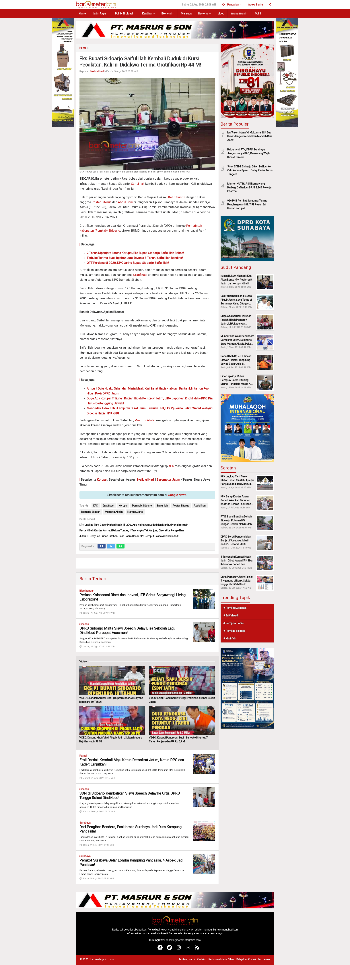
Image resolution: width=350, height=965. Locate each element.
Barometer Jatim (168, 479)
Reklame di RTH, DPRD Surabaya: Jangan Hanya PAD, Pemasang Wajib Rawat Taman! (248, 153)
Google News (177, 495)
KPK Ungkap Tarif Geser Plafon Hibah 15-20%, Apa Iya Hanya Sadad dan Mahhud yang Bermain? (134, 524)
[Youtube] (188, 949)
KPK (171, 466)
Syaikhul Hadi (146, 479)
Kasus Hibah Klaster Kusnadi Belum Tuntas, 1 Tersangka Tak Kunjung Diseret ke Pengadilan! (131, 530)
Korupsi (102, 479)
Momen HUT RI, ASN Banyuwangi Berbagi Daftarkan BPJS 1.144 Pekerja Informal (249, 187)
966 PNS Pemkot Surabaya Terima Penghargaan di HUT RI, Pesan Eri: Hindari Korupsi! (247, 204)
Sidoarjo (84, 624)
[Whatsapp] (120, 546)
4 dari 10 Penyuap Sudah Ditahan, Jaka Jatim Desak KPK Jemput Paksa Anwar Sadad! (128, 536)
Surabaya (85, 822)
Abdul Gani (125, 202)
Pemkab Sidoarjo (142, 505)
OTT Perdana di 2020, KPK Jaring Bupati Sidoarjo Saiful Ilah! (128, 262)
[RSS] (197, 949)
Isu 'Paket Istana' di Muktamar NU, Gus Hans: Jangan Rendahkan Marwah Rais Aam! (249, 136)
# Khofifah (229, 638)
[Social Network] (270, 4)
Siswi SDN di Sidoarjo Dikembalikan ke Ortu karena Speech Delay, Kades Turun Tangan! (250, 170)
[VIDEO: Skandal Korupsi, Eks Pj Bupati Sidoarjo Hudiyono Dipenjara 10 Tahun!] (112, 680)
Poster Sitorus (101, 202)
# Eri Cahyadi (230, 615)
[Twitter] (111, 546)
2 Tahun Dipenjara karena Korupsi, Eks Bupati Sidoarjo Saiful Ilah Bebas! (135, 253)
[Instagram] (178, 949)
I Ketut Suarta (176, 197)
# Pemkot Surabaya (234, 607)
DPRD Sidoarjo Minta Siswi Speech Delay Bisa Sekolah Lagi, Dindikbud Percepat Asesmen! (127, 630)
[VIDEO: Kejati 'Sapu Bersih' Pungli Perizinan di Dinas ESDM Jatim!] (182, 680)
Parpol (83, 755)
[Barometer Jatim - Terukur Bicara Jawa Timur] (96, 4)
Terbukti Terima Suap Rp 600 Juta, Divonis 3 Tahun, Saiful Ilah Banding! (135, 258)
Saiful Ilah (138, 183)
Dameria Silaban (90, 511)
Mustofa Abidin (145, 420)
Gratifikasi (140, 275)
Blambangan (86, 590)
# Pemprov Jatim (233, 623)
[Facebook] (102, 546)
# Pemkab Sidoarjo (234, 630)
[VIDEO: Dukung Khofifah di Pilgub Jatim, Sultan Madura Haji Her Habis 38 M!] (112, 720)
